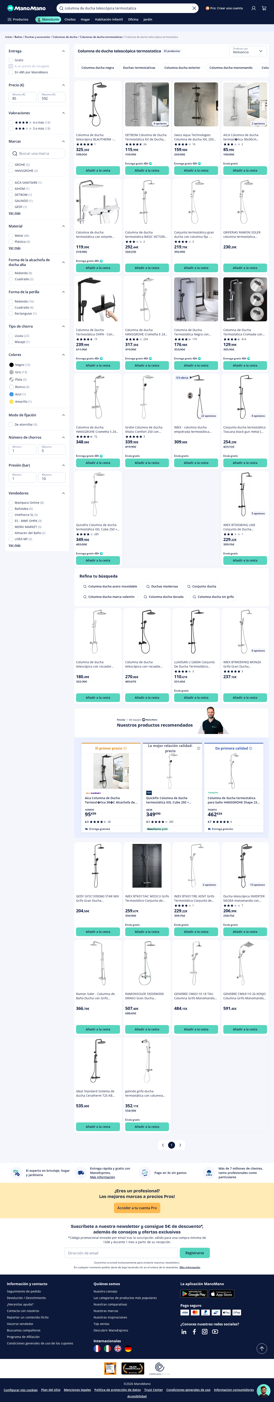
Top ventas (101, 1324)
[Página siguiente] (180, 1145)
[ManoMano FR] (97, 1348)
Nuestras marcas (106, 1311)
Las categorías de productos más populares (125, 1298)
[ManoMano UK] (117, 1348)
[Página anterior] (162, 1145)
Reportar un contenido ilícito (28, 1317)
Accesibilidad (137, 1396)
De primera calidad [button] (231, 748)
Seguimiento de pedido (24, 1291)
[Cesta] (264, 8)
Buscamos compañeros (24, 1330)
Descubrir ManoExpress (111, 1330)
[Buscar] (61, 8)
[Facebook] (194, 1331)
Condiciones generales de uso (188, 1390)
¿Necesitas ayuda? (20, 1304)
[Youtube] (215, 1331)
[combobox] (248, 51)
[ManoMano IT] (107, 1348)
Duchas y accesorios (37, 37)
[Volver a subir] (262, 1348)
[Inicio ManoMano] (28, 8)
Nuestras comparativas (110, 1304)
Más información (190, 1267)
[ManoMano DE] (128, 1348)
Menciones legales (77, 1390)
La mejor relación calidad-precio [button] (170, 748)
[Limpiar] (194, 8)
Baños (18, 37)
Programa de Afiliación (23, 1337)
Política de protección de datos (117, 1390)
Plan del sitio (50, 1390)
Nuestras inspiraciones (110, 1317)
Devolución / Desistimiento (26, 1298)
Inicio (8, 37)
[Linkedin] (183, 1331)
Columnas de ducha (65, 37)
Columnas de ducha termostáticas (101, 37)
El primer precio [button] (108, 748)
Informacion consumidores (234, 1390)
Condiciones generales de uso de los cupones (40, 1343)
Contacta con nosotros (23, 1311)
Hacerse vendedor (20, 1324)
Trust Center (153, 1390)
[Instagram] (204, 1331)
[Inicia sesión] (253, 8)
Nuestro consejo (105, 1291)
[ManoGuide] (264, 1391)
